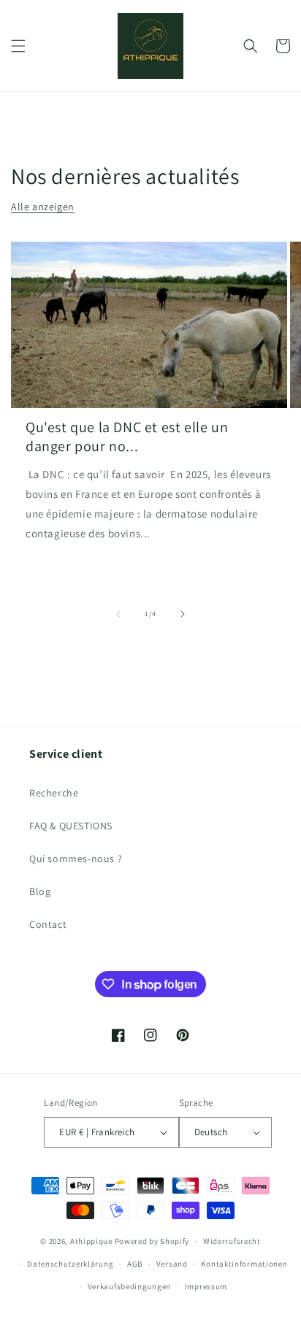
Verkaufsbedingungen (129, 1286)
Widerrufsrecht (232, 1241)
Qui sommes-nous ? (75, 858)
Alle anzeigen (43, 206)
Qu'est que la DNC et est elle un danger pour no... (127, 437)
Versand (172, 1264)
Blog (39, 891)
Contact (47, 924)
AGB (134, 1264)
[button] (18, 46)
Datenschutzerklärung (70, 1264)
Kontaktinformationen (244, 1264)
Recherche (53, 792)
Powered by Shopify (152, 1241)
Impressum (206, 1286)
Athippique (91, 1241)
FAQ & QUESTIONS (71, 825)
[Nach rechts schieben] (183, 614)
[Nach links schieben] (118, 614)
